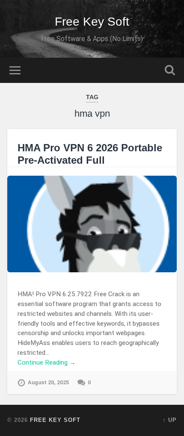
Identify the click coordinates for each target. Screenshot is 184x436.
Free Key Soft (92, 21)
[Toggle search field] (170, 70)
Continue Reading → (47, 362)
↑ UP (170, 420)
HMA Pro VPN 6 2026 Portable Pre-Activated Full (90, 154)
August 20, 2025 (48, 382)
